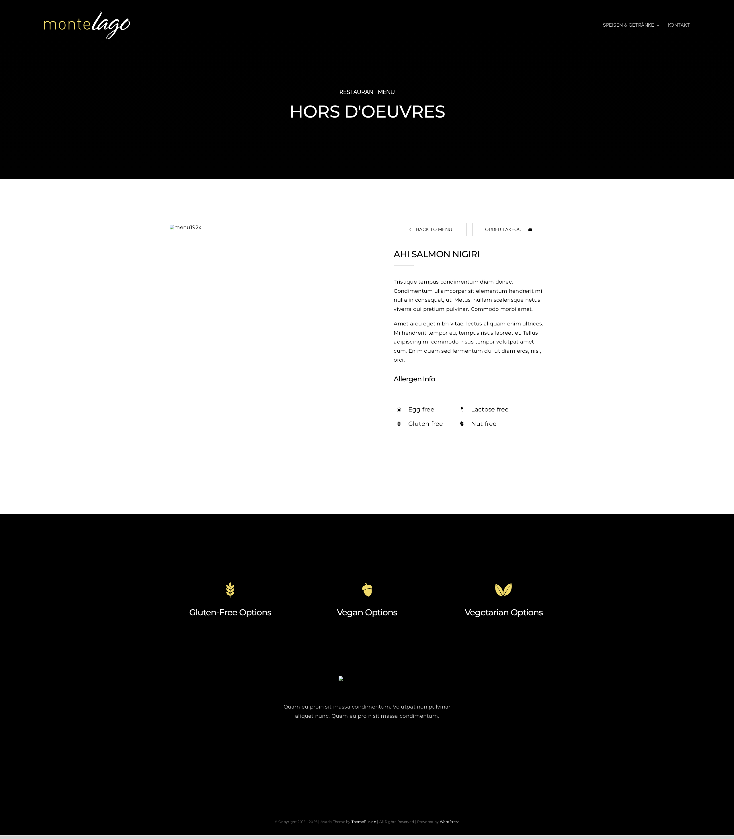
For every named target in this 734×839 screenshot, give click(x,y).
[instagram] (367, 742)
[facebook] (335, 742)
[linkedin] (398, 742)
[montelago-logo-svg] (87, 14)
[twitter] (351, 742)
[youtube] (382, 742)
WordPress (449, 822)
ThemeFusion (364, 822)
